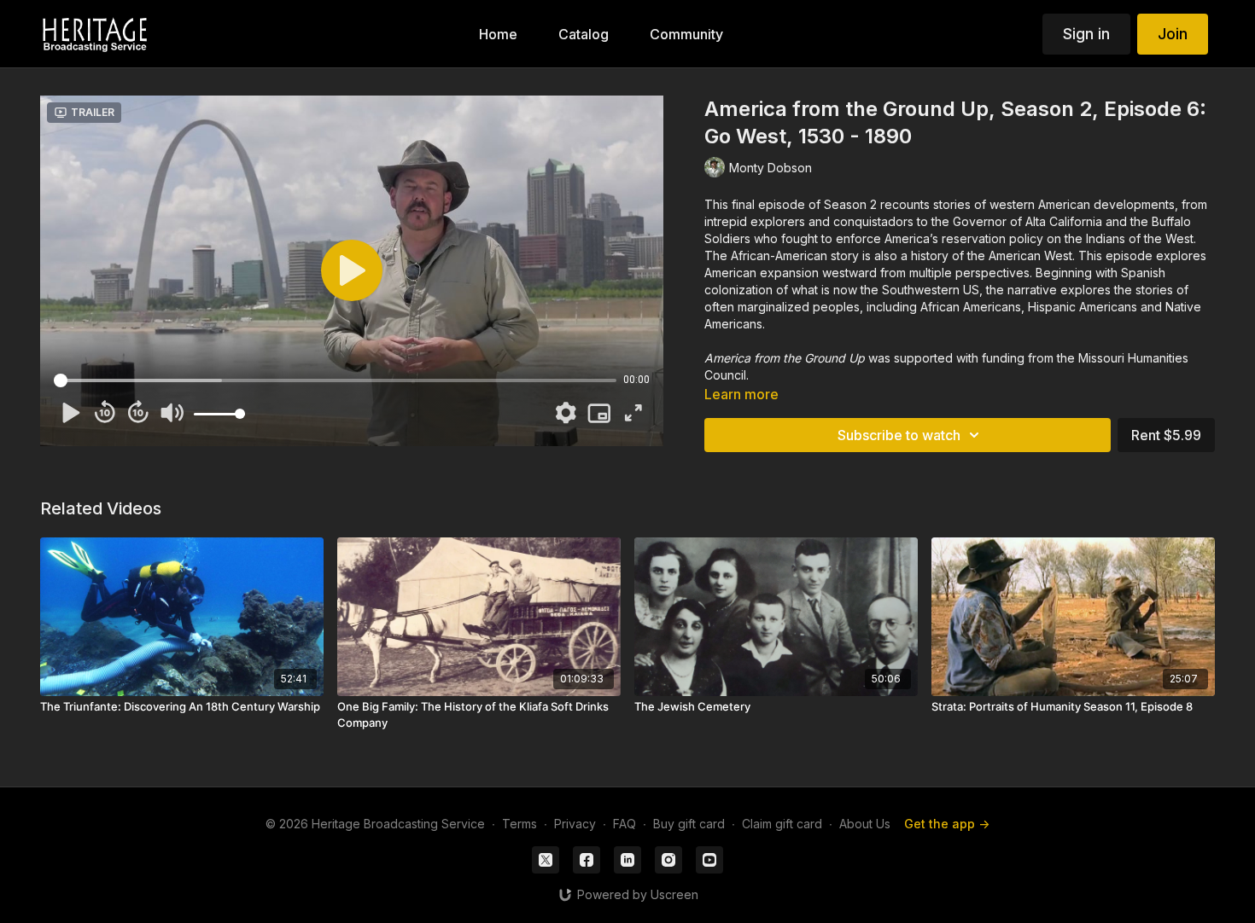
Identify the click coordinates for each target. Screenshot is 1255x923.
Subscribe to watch (899, 435)
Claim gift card (782, 823)
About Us (864, 823)
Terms (519, 823)
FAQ (624, 823)
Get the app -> (946, 823)
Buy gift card (689, 823)
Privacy (575, 823)
